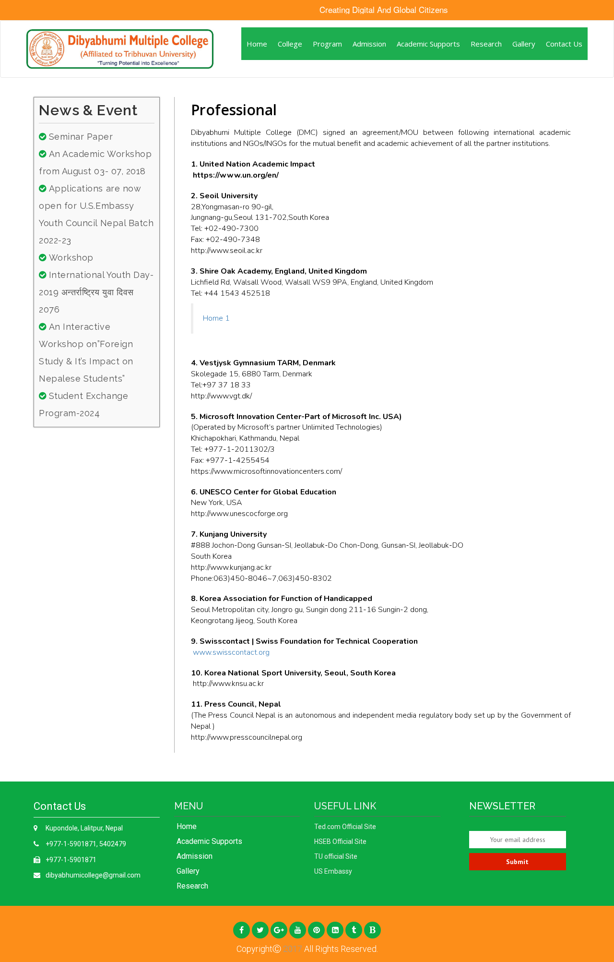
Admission (369, 43)
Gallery (523, 43)
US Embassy (333, 871)
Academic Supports (428, 43)
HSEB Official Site (340, 841)
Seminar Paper (81, 137)
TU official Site (335, 856)
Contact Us (564, 43)
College (290, 43)
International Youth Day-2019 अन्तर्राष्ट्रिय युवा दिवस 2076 (96, 292)
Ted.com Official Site (345, 826)
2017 (291, 949)
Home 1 (216, 318)
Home (257, 43)
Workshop (71, 258)
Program (327, 43)
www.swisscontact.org (231, 652)
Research (486, 43)
